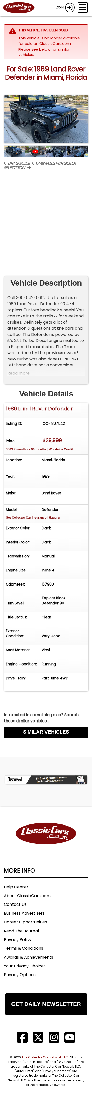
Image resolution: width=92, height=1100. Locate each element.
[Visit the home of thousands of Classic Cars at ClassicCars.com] (22, 8)
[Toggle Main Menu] (83, 7)
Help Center (16, 887)
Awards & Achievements (28, 957)
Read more (18, 373)
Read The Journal (21, 931)
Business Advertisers (24, 913)
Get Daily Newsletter (46, 1004)
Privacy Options (20, 975)
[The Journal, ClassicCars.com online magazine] (46, 779)
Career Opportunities (25, 922)
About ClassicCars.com (27, 896)
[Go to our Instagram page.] (54, 1037)
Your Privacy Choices (25, 966)
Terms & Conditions (23, 948)
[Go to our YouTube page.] (69, 1037)
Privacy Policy (17, 940)
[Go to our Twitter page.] (38, 1037)
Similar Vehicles (46, 732)
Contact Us (15, 904)
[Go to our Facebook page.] (22, 1037)
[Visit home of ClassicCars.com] (46, 841)
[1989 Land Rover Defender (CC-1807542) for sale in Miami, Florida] (46, 119)
